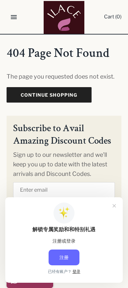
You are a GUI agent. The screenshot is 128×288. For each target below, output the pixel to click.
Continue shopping (49, 95)
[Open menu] (14, 17)
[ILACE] (64, 17)
